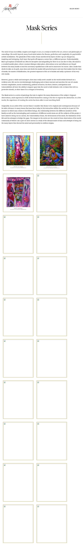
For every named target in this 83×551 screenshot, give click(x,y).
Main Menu (75, 8)
